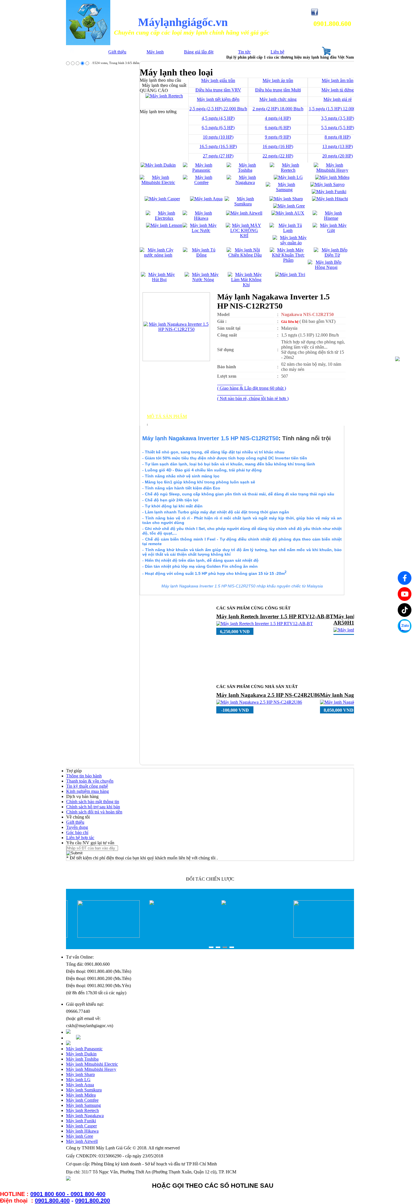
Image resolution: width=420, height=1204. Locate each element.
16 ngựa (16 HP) (278, 146)
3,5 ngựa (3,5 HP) (337, 118)
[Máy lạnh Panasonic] (201, 170)
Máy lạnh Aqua (80, 1084)
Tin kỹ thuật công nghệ (87, 786)
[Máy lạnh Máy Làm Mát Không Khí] (246, 284)
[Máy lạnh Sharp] (286, 198)
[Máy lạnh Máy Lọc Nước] (201, 230)
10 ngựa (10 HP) (218, 137)
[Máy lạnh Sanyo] (327, 184)
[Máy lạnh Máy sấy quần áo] (291, 242)
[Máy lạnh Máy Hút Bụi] (159, 279)
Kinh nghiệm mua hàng (87, 791)
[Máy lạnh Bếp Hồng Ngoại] (326, 267)
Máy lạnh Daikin (81, 1053)
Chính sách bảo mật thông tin (92, 801)
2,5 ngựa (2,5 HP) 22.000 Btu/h (218, 108)
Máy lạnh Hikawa (82, 1131)
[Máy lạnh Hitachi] (330, 198)
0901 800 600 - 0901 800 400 (67, 1194)
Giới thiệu (117, 51)
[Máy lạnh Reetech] (288, 170)
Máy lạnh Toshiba (82, 1059)
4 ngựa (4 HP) (278, 118)
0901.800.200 (92, 1200)
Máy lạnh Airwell (82, 1141)
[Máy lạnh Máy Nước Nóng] (203, 279)
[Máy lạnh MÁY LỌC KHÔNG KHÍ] (244, 235)
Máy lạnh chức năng (278, 99)
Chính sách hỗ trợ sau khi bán (93, 806)
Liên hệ (277, 51)
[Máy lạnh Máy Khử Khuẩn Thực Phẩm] (288, 260)
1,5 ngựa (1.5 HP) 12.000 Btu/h (338, 108)
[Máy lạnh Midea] (332, 177)
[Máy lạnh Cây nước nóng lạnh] (158, 255)
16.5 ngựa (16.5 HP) (218, 146)
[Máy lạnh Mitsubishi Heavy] (332, 170)
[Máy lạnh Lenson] (164, 225)
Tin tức (244, 51)
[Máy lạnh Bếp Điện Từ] (332, 255)
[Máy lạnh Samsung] (284, 189)
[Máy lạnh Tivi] (290, 274)
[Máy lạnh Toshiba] (245, 170)
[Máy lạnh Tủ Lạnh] (287, 230)
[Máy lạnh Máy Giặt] (331, 230)
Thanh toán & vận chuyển (89, 781)
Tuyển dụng (77, 827)
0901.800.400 (52, 1200)
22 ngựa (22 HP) (278, 155)
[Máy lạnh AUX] (287, 213)
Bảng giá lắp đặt (198, 51)
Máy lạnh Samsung (83, 1105)
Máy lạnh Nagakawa (85, 1115)
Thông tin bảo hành (84, 775)
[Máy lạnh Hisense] (331, 218)
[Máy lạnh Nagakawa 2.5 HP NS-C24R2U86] (259, 702)
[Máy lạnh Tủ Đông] (201, 255)
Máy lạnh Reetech (82, 1110)
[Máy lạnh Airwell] (244, 213)
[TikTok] (404, 610)
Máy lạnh (155, 51)
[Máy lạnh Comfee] (201, 182)
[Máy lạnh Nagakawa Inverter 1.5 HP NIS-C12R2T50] (176, 329)
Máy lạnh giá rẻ (337, 99)
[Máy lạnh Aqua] (206, 198)
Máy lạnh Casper (81, 1125)
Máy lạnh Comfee (82, 1100)
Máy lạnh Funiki (81, 1120)
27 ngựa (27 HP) (218, 155)
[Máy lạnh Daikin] (158, 165)
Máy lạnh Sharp (80, 1074)
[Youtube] (404, 594)
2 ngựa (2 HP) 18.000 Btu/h (278, 108)
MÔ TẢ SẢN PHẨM (167, 416)
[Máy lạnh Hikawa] (201, 218)
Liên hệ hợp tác (80, 837)
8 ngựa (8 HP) (338, 137)
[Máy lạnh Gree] (289, 205)
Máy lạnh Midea (81, 1095)
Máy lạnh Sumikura (84, 1089)
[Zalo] (404, 626)
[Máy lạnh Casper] (162, 198)
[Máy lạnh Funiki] (329, 191)
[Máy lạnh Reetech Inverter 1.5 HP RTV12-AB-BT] (264, 623)
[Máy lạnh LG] (288, 177)
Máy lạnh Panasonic (84, 1048)
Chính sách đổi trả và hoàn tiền (94, 811)
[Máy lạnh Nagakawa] (245, 182)
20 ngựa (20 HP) (337, 155)
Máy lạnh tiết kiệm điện (218, 99)
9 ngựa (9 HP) (278, 137)
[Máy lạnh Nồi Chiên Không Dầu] (245, 255)
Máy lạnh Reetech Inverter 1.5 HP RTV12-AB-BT (274, 616)
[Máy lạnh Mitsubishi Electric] (158, 182)
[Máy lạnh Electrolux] (164, 218)
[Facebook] (404, 578)
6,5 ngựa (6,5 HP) (218, 127)
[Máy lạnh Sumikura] (243, 203)
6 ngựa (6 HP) (278, 127)
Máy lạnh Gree (79, 1136)
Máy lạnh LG (78, 1079)
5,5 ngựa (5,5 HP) (337, 127)
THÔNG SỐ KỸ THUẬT (172, 421)
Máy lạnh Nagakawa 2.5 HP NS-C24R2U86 (268, 695)
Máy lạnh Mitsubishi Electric (92, 1064)
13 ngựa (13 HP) (337, 146)
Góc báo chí (77, 832)
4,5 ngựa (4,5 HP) (218, 118)
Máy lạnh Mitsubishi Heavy (91, 1069)
